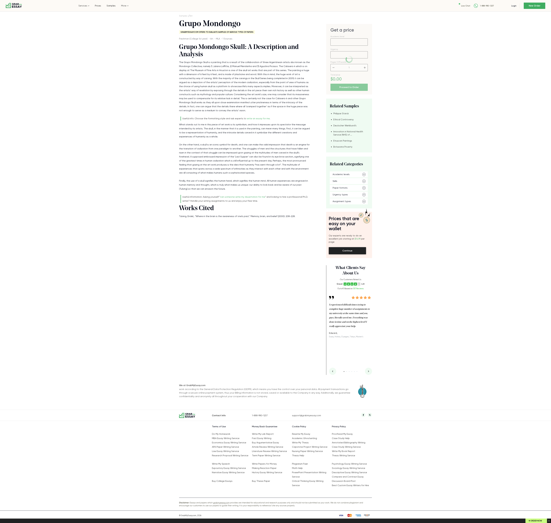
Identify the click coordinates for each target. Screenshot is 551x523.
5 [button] (354, 371)
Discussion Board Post (344, 481)
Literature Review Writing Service (269, 451)
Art (191, 16)
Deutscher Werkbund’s (344, 125)
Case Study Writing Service (346, 446)
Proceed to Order (349, 87)
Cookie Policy (299, 426)
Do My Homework (221, 434)
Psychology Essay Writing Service (349, 463)
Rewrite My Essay (301, 434)
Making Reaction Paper (264, 468)
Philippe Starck (341, 113)
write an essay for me (258, 118)
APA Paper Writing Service (225, 446)
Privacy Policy (339, 426)
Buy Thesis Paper (261, 481)
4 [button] (351, 371)
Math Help (297, 468)
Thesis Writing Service (343, 455)
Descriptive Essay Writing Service (349, 472)
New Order (534, 5)
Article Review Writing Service (267, 446)
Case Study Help (341, 438)
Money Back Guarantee (264, 426)
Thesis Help (298, 455)
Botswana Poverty (342, 147)
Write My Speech (221, 463)
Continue (347, 250)
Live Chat (465, 6)
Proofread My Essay (342, 434)
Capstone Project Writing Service (309, 446)
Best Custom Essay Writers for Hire (350, 485)
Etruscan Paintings (342, 141)
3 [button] (349, 371)
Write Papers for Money (264, 463)
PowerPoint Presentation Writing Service (309, 474)
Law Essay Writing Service (225, 451)
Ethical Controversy (343, 119)
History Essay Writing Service (267, 472)
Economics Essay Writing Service (229, 442)
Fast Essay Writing (261, 438)
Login (513, 6)
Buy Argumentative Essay (265, 442)
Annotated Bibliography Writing (348, 442)
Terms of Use (219, 426)
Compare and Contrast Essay (348, 476)
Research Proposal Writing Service (230, 455)
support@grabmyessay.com (306, 415)
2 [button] (346, 371)
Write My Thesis (300, 442)
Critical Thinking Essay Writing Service (307, 483)
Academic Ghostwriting (304, 438)
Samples (111, 5)
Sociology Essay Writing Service (348, 468)
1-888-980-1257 (487, 6)
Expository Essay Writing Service (229, 468)
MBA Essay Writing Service (225, 438)
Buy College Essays (222, 481)
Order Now (536, 521)
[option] (350, 315)
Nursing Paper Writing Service (307, 451)
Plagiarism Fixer (300, 463)
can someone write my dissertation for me (242, 196)
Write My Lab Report (263, 434)
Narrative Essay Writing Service (228, 472)
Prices (98, 5)
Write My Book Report (343, 451)
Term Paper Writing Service (266, 455)
